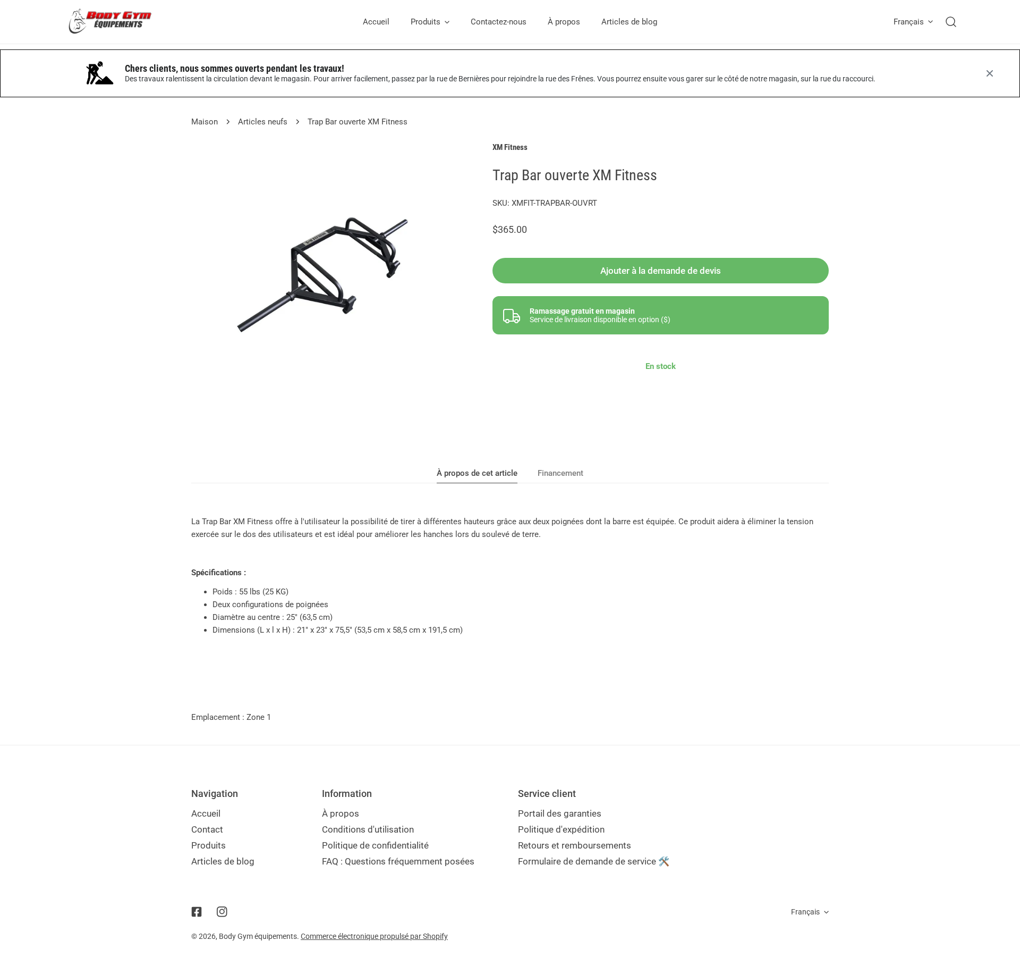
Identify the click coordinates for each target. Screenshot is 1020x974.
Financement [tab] (560, 473)
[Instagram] (222, 912)
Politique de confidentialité (375, 845)
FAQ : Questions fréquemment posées (398, 861)
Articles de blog (222, 861)
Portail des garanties (559, 813)
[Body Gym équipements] (118, 22)
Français (909, 22)
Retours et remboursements (574, 845)
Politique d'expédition (561, 829)
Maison (204, 122)
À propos (340, 813)
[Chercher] (951, 21)
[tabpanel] (510, 576)
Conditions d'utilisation (368, 829)
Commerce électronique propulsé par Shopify (374, 936)
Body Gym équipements (258, 936)
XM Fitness (510, 147)
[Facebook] (196, 912)
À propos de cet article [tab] (477, 473)
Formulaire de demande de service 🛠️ (593, 861)
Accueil (205, 813)
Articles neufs (262, 122)
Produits (208, 845)
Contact (207, 829)
